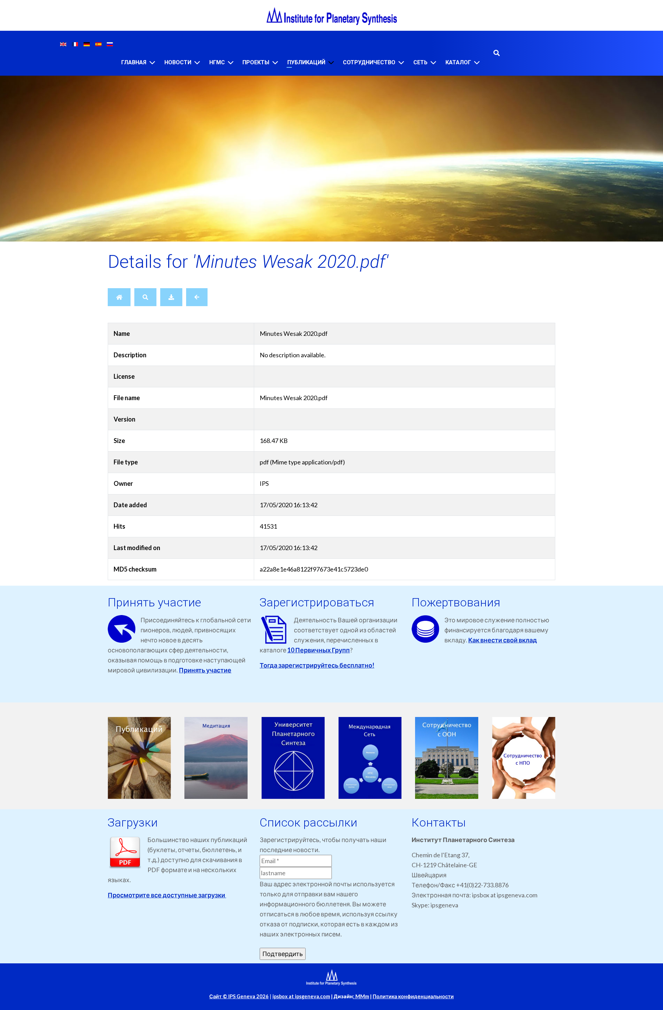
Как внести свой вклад (502, 640)
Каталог (458, 62)
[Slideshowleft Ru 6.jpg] (523, 758)
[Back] (197, 297)
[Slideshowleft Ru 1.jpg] (139, 758)
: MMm (361, 996)
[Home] (119, 297)
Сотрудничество (369, 62)
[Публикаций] (331, 62)
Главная (133, 62)
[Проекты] (275, 62)
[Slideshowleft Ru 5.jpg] (447, 758)
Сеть (420, 62)
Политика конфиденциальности (413, 996)
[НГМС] (231, 62)
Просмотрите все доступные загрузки (167, 895)
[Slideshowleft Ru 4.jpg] (370, 758)
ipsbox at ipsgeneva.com (301, 996)
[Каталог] (477, 62)
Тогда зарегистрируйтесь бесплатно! (317, 665)
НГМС (217, 62)
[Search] (145, 297)
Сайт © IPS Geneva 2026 (239, 996)
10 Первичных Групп (318, 650)
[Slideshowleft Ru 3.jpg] (293, 758)
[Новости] (197, 62)
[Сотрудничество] (401, 62)
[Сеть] (433, 62)
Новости (177, 62)
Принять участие (205, 670)
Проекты (255, 62)
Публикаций (306, 62)
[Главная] (152, 62)
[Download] (171, 297)
